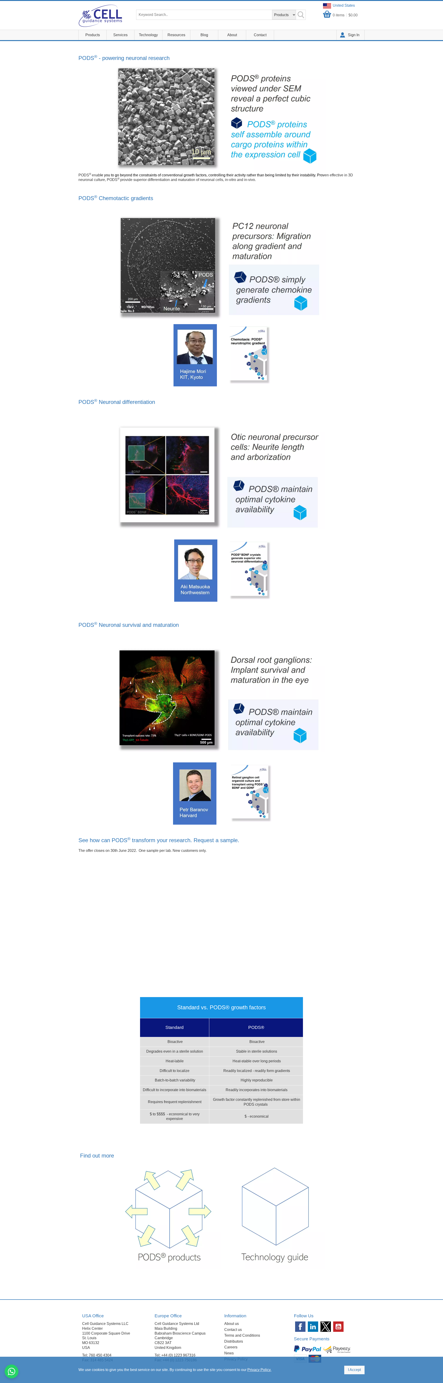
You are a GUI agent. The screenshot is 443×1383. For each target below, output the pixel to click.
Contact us (233, 1330)
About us (231, 1324)
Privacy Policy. (259, 1370)
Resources (176, 35)
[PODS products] (170, 1216)
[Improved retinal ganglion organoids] (222, 793)
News (229, 1353)
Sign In (353, 35)
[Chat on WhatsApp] (11, 1371)
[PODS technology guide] (273, 1216)
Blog (204, 35)
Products (92, 35)
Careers (230, 1347)
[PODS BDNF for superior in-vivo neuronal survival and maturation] (195, 570)
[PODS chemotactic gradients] (222, 355)
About (232, 35)
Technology (148, 35)
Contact (260, 35)
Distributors (233, 1341)
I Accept (354, 1370)
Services (120, 35)
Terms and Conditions (242, 1335)
